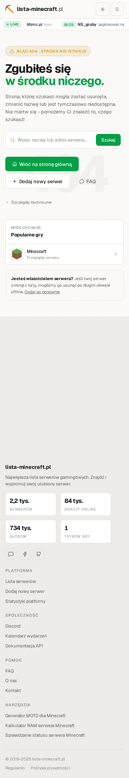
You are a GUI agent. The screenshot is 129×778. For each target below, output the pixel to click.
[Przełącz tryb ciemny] (102, 9)
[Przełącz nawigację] (117, 9)
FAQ (91, 181)
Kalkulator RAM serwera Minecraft (39, 725)
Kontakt (13, 690)
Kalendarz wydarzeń (26, 636)
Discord (13, 626)
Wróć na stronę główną (45, 164)
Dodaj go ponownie (42, 292)
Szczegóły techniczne (31, 202)
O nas (11, 680)
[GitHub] (38, 554)
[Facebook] (24, 554)
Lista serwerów (20, 581)
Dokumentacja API (24, 646)
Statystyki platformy (25, 601)
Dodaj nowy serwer (41, 181)
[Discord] (11, 554)
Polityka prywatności (50, 768)
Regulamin (15, 768)
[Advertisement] (64, 395)
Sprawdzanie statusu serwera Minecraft (45, 735)
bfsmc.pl (33, 24)
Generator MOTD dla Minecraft (35, 715)
